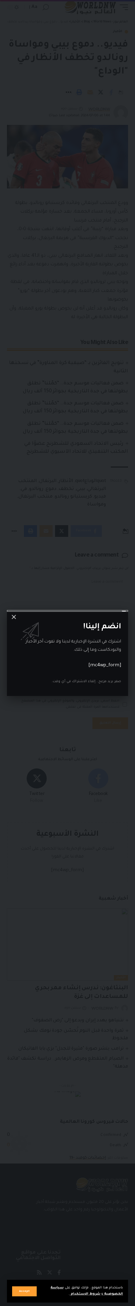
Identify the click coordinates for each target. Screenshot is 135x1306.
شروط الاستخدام (85, 1294)
